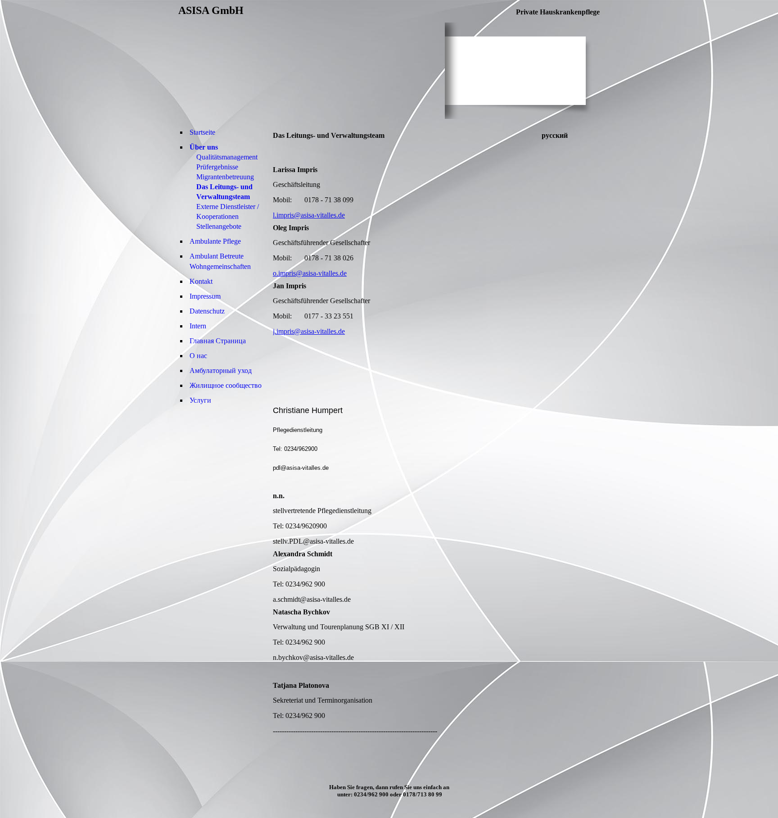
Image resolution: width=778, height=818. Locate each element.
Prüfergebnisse (217, 167)
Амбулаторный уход (221, 370)
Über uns (204, 147)
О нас (198, 355)
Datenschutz (207, 311)
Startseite (202, 132)
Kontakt (201, 281)
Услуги (200, 400)
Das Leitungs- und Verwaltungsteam (224, 191)
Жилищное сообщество (226, 385)
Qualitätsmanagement (227, 157)
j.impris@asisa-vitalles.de (309, 331)
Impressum (205, 296)
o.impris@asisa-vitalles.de (310, 273)
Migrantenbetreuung (225, 177)
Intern (198, 326)
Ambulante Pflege (215, 241)
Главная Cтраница (218, 341)
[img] (311, 70)
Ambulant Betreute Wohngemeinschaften (220, 261)
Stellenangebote (218, 226)
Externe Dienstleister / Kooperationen (227, 211)
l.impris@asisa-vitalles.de (309, 215)
